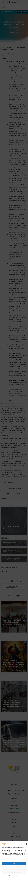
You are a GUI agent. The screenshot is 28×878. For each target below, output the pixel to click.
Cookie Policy (10, 875)
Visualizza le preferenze (14, 872)
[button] (25, 844)
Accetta (14, 863)
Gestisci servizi (14, 859)
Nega (14, 868)
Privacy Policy (16, 875)
